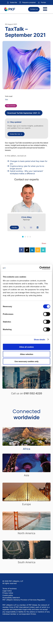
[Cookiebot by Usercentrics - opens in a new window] (39, 268)
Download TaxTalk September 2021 (22, 113)
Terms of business (9, 588)
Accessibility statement (11, 598)
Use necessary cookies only (26, 361)
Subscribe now (15, 134)
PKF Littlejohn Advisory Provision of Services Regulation (23, 600)
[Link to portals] (39, 2)
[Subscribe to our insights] (8, 2)
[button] (23, 236)
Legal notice (7, 591)
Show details (39, 339)
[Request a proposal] (20, 2)
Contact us (34, 9)
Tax (6, 100)
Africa (26, 448)
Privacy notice (7, 593)
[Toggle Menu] (45, 9)
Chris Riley (26, 217)
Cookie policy (7, 595)
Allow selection (26, 354)
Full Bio (14, 227)
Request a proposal (29, 2)
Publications (10, 105)
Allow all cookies (26, 347)
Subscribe (13, 2)
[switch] (46, 314)
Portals (43, 2)
